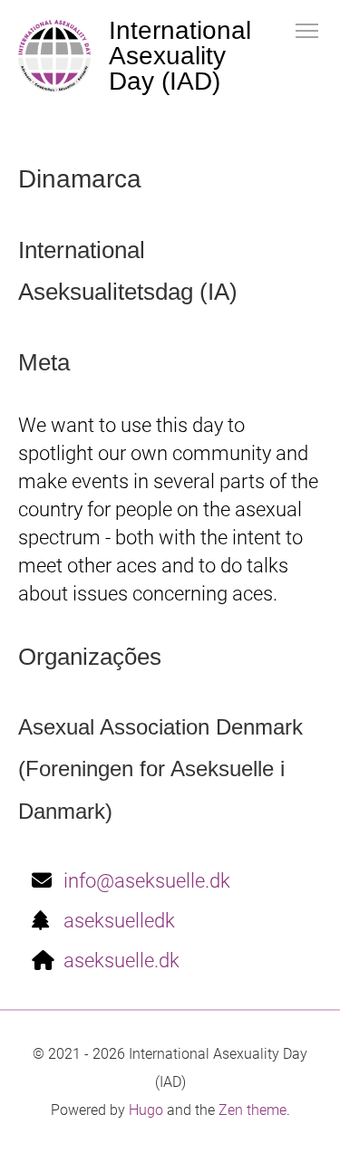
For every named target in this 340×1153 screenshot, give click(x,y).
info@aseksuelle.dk (146, 881)
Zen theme (253, 1110)
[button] (307, 29)
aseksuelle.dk (121, 960)
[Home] (54, 56)
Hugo (146, 1110)
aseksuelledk (119, 920)
